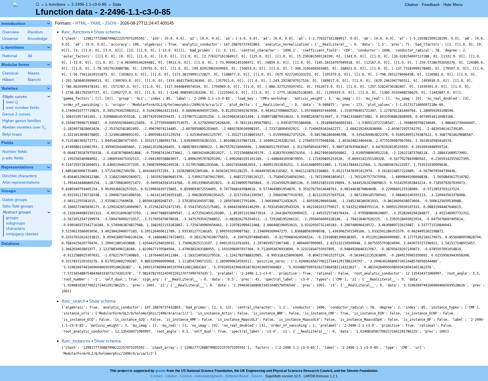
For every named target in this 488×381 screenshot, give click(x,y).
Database (10, 243)
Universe (10, 39)
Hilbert (8, 80)
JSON (110, 23)
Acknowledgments (209, 376)
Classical (10, 73)
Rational (9, 56)
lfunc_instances (76, 341)
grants (160, 371)
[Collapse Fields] (48, 143)
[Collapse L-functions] (48, 47)
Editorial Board (237, 376)
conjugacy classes (22, 234)
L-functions (55, 4)
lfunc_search (73, 301)
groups (12, 218)
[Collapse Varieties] (48, 88)
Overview (10, 32)
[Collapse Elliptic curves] (49, 96)
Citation (411, 4)
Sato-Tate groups (17, 206)
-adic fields (12, 158)
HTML (80, 23)
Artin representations (21, 182)
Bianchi (34, 80)
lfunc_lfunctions (76, 31)
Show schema (107, 31)
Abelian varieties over (24, 127)
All (30, 56)
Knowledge (37, 39)
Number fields (14, 151)
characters (15, 228)
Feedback (431, 4)
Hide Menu (453, 4)
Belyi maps (12, 134)
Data (117, 4)
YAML (95, 23)
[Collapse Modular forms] (48, 64)
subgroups (15, 223)
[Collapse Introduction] (48, 23)
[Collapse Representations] (48, 167)
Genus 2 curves (16, 114)
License (186, 376)
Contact (156, 376)
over (12, 102)
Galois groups (14, 200)
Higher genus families (21, 121)
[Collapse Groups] (48, 191)
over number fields (22, 108)
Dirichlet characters (19, 176)
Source (256, 376)
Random (35, 32)
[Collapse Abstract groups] (49, 212)
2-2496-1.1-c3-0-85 (88, 4)
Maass (34, 73)
